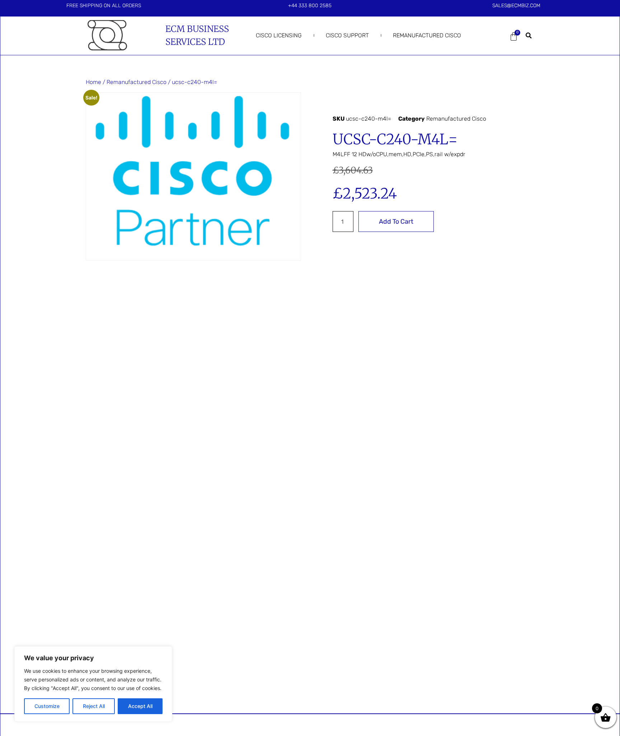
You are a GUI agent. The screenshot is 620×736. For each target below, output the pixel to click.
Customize (47, 706)
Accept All (140, 706)
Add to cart (396, 221)
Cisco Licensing (279, 35)
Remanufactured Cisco (427, 35)
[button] (528, 35)
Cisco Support (347, 35)
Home (93, 82)
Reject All (94, 706)
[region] (93, 684)
